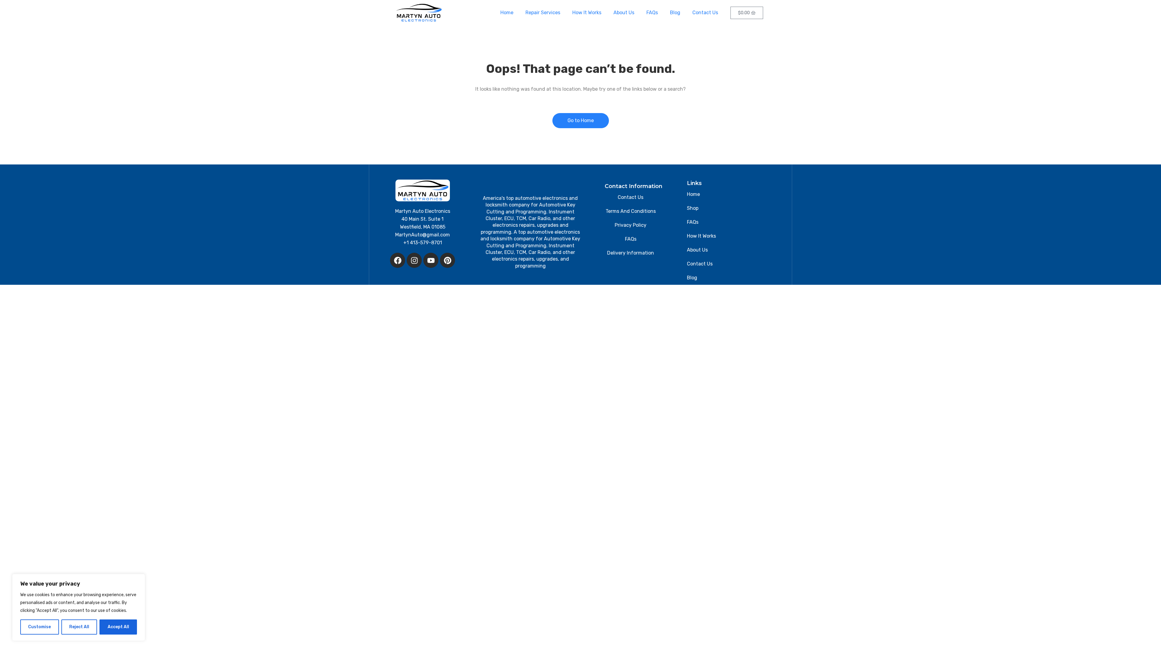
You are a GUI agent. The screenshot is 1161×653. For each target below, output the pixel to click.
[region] (78, 607)
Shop (692, 208)
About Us (623, 12)
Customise (39, 626)
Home (506, 12)
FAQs (652, 12)
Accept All (118, 626)
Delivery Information (630, 253)
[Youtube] (430, 260)
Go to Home (580, 120)
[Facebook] (397, 260)
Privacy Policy (630, 225)
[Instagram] (414, 260)
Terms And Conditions (631, 211)
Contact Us (705, 12)
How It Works (586, 12)
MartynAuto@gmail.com (422, 235)
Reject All (79, 626)
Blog (675, 12)
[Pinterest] (447, 260)
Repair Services (542, 12)
